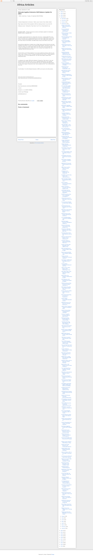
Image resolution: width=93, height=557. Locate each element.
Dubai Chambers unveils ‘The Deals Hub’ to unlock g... (66, 79)
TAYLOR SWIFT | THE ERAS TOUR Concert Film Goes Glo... (66, 125)
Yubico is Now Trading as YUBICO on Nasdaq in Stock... (66, 307)
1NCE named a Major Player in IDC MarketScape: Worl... (66, 268)
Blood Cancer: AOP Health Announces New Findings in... (66, 365)
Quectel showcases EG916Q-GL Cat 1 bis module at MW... (66, 118)
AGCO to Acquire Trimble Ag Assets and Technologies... (66, 34)
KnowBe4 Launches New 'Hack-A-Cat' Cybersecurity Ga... (66, 176)
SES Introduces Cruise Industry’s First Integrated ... (66, 489)
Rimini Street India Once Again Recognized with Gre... (66, 505)
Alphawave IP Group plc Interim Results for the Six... (66, 164)
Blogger (52, 554)
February (64, 526)
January (63, 528)
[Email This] (37, 100)
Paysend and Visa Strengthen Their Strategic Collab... (65, 463)
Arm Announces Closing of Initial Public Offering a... (66, 203)
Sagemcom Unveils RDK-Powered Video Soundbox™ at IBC (66, 460)
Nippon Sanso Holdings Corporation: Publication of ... (66, 121)
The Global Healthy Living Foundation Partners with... (66, 152)
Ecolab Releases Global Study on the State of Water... (66, 415)
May (63, 521)
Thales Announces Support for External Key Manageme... (65, 435)
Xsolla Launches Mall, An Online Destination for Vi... (66, 419)
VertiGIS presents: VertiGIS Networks (65, 467)
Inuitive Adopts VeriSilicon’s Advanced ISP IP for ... (66, 264)
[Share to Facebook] (41, 100)
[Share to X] (40, 100)
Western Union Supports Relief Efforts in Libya (66, 442)
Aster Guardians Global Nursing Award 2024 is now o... (66, 179)
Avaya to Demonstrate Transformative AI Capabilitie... (65, 311)
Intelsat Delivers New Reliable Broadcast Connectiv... (65, 449)
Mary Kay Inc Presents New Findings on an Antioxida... (66, 353)
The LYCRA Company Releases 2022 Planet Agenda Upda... (66, 342)
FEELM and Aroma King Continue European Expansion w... (66, 284)
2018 (62, 537)
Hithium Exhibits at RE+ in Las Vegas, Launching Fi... (66, 453)
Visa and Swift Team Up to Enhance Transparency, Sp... (66, 346)
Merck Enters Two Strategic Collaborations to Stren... (66, 276)
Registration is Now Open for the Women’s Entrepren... (66, 470)
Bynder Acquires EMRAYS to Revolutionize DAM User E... (66, 330)
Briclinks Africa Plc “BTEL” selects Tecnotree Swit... (66, 292)
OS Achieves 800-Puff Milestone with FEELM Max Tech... (66, 230)
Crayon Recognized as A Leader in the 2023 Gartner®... (66, 423)
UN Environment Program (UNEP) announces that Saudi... (66, 392)
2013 (62, 546)
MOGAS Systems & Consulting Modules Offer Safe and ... (65, 133)
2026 (62, 11)
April (63, 523)
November (64, 20)
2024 (62, 15)
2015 (62, 542)
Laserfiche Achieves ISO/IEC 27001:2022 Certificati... (66, 114)
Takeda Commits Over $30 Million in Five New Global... (66, 513)
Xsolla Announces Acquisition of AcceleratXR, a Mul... (66, 67)
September (64, 23)
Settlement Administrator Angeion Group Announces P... (66, 237)
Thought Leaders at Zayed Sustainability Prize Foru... (65, 241)
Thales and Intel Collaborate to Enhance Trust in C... (66, 257)
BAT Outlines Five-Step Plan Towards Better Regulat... (66, 288)
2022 (62, 530)
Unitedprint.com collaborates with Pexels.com (65, 172)
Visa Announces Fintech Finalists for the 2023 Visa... (66, 380)
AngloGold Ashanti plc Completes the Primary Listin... (66, 207)
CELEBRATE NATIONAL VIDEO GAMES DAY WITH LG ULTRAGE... (66, 384)
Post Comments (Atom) (39, 142)
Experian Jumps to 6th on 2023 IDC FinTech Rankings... (66, 361)
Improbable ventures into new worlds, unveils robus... (66, 148)
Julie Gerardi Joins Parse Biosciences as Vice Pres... (66, 326)
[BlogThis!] (38, 100)
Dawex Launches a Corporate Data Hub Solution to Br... (66, 187)
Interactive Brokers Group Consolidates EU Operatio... (66, 37)
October (63, 21)
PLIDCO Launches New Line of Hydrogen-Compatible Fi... (66, 195)
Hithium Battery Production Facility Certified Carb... (65, 91)
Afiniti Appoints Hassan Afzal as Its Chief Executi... (66, 71)
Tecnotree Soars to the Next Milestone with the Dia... (66, 234)
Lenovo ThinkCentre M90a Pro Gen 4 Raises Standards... (65, 141)
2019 (62, 535)
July (63, 517)
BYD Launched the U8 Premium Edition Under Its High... (66, 249)
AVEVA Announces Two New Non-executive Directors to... (66, 303)
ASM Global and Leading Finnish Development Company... (66, 60)
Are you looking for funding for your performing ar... (65, 30)
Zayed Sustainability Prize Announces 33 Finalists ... (66, 438)
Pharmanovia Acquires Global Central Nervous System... (66, 377)
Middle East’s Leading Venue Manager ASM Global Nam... (66, 357)
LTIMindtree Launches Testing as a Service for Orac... (66, 408)
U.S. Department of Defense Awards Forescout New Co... (66, 482)
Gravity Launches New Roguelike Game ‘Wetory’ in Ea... (66, 245)
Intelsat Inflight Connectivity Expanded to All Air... (66, 299)
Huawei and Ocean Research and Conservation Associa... (66, 445)
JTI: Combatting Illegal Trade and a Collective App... (66, 218)
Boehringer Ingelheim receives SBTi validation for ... (66, 427)
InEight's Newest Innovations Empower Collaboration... (66, 145)
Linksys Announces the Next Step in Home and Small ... (66, 45)
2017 (62, 539)
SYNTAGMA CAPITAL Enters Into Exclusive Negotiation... (66, 191)
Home (37, 139)
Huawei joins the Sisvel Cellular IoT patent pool (66, 57)
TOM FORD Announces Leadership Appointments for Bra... (66, 404)
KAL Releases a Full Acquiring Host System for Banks (66, 280)
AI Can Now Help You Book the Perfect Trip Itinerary (66, 474)
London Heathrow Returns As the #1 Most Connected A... (66, 350)
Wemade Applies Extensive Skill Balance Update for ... (66, 222)
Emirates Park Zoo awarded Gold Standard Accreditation (66, 137)
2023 (62, 16)
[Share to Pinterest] (42, 100)
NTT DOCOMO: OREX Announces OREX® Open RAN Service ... (66, 87)
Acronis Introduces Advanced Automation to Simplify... (66, 63)
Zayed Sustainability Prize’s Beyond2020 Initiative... (65, 41)
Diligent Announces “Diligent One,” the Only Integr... (66, 509)
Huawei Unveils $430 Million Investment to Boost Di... (66, 26)
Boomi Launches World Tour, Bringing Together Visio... (66, 253)
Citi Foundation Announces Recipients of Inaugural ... (66, 183)
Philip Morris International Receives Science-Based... (66, 210)
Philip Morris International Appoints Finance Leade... (66, 373)
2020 (62, 534)
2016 (62, 540)
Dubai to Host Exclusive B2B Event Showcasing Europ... (66, 49)
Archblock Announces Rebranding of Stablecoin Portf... (65, 388)
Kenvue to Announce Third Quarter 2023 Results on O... (65, 226)
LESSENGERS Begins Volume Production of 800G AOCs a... (66, 83)
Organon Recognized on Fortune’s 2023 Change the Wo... (66, 75)
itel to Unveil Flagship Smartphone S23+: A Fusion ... (66, 411)
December (64, 18)
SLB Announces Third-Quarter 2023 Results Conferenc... (66, 214)
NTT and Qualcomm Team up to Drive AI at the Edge (66, 129)
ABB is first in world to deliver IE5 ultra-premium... (65, 168)
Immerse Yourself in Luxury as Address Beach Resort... (65, 315)
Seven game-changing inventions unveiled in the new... (66, 160)
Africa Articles (25, 4)
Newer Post (20, 139)
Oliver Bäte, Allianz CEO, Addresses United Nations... (66, 272)
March (63, 524)
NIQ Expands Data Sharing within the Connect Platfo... (65, 319)
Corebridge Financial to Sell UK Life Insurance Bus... (66, 156)
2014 (62, 544)
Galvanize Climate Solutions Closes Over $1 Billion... (66, 478)
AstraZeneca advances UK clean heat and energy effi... (66, 501)
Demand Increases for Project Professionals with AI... (66, 94)
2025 (62, 13)
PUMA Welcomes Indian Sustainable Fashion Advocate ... (66, 98)
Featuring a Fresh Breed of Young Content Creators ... (66, 485)
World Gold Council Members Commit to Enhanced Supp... (66, 431)
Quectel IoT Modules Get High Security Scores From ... (66, 110)
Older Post (52, 139)
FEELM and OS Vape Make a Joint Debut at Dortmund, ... (66, 497)
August (63, 516)
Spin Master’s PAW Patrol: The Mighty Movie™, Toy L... (66, 261)
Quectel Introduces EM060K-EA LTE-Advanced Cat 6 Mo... (66, 53)
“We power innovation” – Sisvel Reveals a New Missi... (66, 338)
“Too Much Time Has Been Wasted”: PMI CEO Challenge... (65, 322)
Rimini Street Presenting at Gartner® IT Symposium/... (66, 295)
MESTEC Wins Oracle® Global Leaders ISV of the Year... (66, 102)
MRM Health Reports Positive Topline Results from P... (66, 334)
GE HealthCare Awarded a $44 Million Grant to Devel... (66, 400)
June (63, 519)
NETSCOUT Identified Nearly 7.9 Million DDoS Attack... (66, 106)
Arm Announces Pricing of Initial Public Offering (66, 457)
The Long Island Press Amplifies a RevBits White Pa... (66, 369)
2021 (62, 532)
